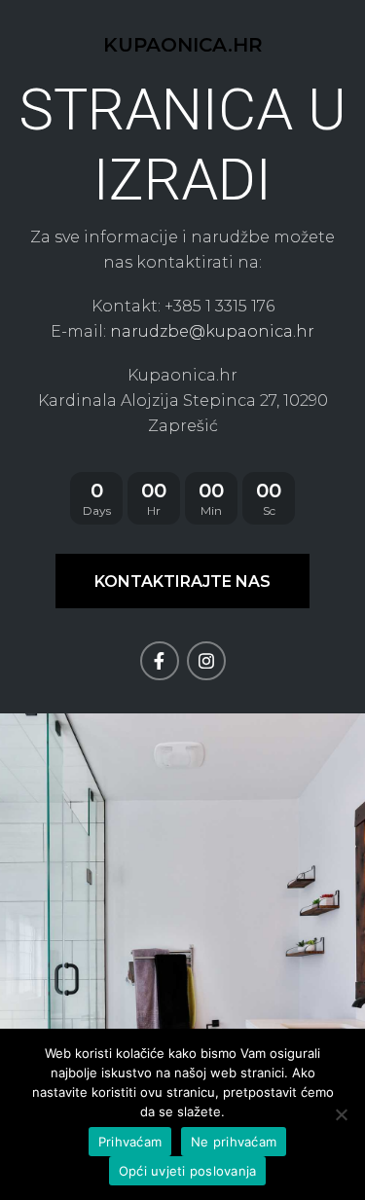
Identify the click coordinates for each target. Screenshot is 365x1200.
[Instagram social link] (206, 660)
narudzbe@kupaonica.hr (212, 331)
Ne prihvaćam (233, 1141)
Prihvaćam (130, 1141)
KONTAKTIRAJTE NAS (182, 581)
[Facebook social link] (159, 660)
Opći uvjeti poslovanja (188, 1171)
